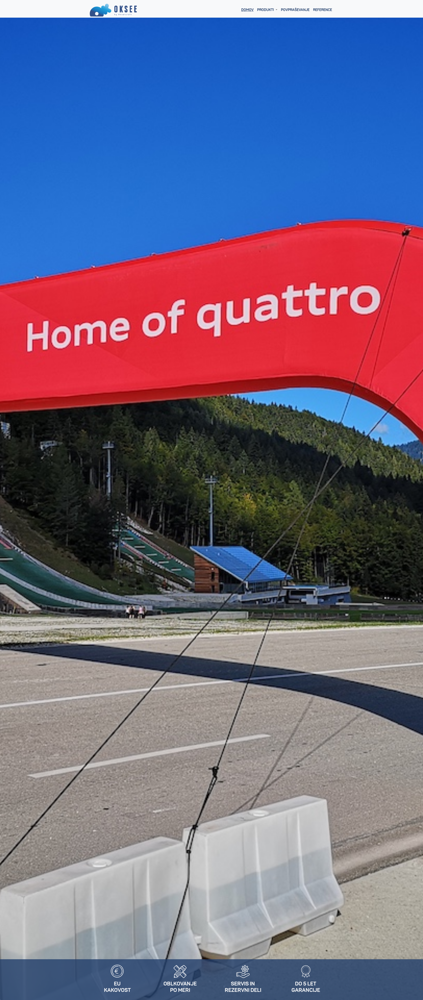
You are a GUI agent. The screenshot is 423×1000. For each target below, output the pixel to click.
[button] (267, 10)
